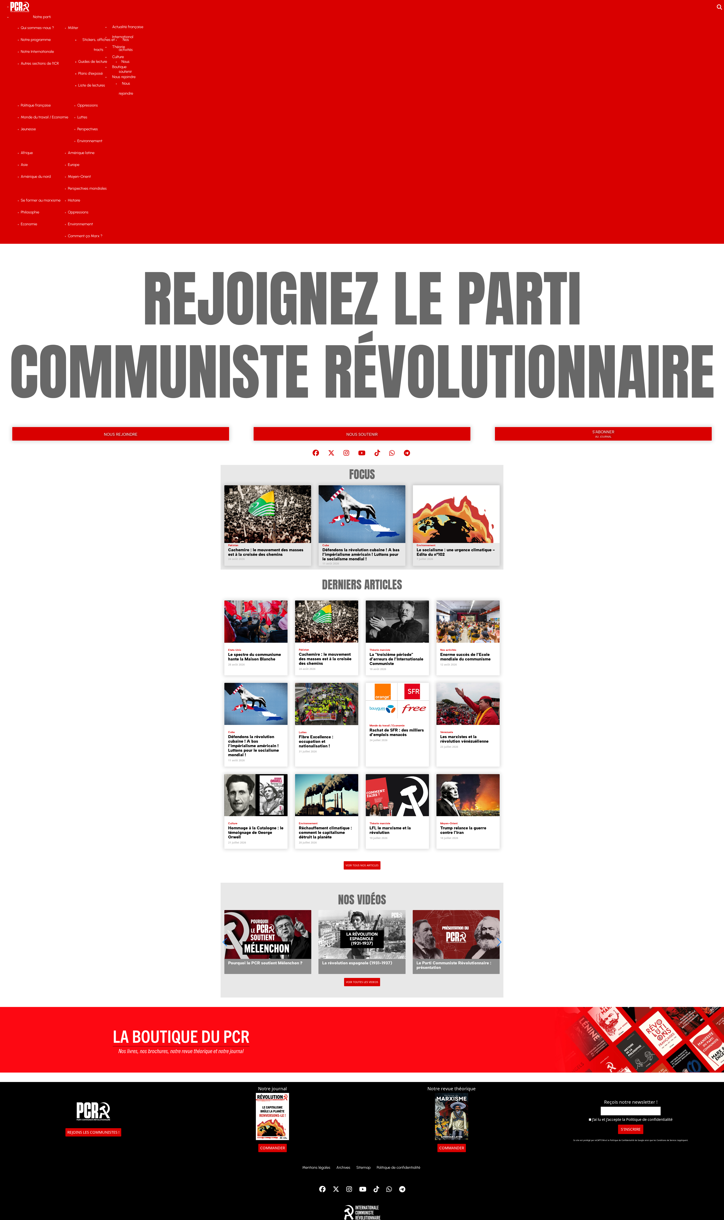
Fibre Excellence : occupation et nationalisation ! (316, 741)
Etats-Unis (234, 650)
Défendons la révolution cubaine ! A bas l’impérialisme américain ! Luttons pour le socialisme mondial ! (361, 554)
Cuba (325, 545)
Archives (343, 1167)
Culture (232, 823)
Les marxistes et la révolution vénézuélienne (464, 739)
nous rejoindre (120, 433)
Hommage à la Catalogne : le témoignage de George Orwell (255, 832)
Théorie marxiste (380, 650)
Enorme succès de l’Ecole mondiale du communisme (465, 657)
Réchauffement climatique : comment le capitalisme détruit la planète (325, 832)
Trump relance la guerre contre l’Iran (463, 830)
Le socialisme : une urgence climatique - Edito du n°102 (456, 552)
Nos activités (448, 650)
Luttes (303, 732)
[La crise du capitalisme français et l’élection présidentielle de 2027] (456, 942)
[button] (499, 942)
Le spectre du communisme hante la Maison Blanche (254, 657)
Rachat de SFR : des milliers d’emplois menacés (397, 732)
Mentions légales (316, 1167)
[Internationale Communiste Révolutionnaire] (362, 1211)
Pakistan (233, 545)
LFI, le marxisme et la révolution (390, 830)
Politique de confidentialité (649, 1119)
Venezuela (446, 732)
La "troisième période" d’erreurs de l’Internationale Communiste (396, 659)
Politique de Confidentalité (622, 1140)
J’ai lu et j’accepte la (632, 1119)
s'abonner (603, 433)
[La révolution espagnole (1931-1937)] (267, 942)
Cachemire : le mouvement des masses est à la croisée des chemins (265, 552)
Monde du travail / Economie (387, 725)
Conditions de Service (666, 1140)
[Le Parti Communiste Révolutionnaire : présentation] (361, 942)
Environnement (426, 545)
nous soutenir (362, 433)
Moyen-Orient (449, 823)
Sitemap (363, 1167)
